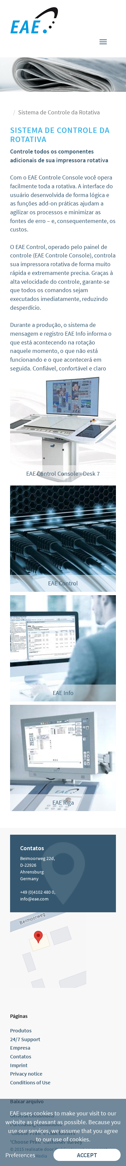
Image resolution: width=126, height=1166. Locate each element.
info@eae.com (34, 899)
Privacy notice (26, 1073)
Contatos (20, 1056)
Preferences (20, 1155)
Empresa (20, 1047)
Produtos (21, 1030)
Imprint (19, 1065)
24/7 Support (25, 1039)
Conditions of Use (30, 1082)
